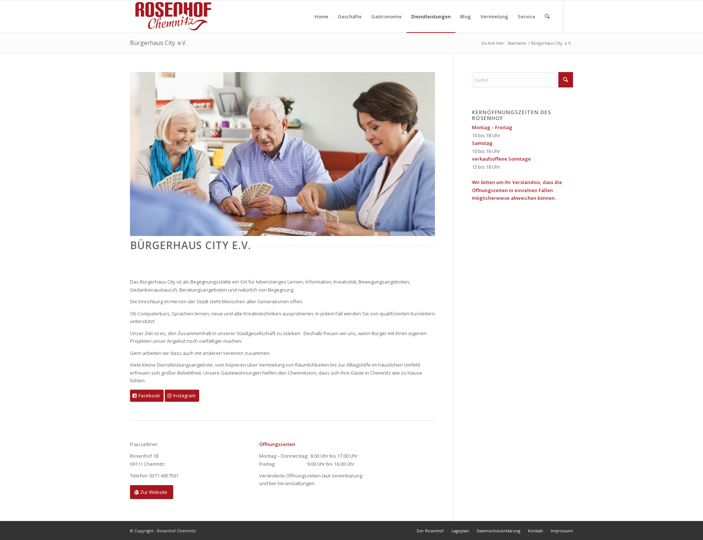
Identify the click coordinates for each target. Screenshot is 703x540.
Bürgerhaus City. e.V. (158, 43)
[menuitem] (321, 16)
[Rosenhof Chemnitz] (171, 16)
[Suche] (547, 16)
